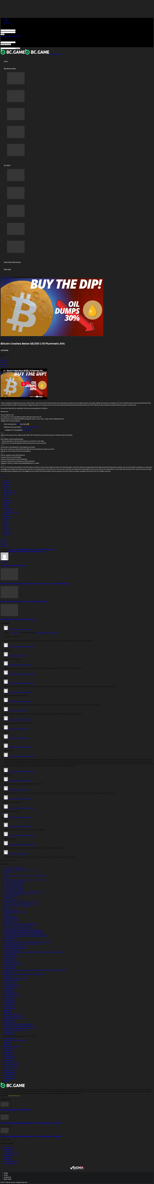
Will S (9, 854)
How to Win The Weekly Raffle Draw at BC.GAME (25, 159)
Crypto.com (14, 633)
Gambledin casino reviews (12, 986)
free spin (6, 908)
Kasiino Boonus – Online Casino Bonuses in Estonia (19, 1026)
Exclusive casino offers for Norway (14, 1030)
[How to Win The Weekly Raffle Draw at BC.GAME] (16, 155)
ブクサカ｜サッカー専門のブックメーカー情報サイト (19, 926)
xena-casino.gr (8, 1058)
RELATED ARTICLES (6, 565)
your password (20, 32)
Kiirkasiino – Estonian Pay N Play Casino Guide (18, 1024)
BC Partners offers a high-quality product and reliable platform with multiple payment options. (34, 952)
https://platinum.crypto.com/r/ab (46, 633)
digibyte (6, 515)
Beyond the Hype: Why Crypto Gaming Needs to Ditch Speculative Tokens (34, 238)
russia (5, 531)
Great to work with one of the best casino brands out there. (22, 930)
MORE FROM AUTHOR (19, 565)
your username (20, 30)
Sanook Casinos (9, 1006)
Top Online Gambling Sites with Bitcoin (16, 948)
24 (1, 358)
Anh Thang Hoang (14, 845)
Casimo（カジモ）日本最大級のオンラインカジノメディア (21, 870)
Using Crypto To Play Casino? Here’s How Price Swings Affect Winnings (34, 123)
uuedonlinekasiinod (10, 1072)
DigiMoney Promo (13, 771)
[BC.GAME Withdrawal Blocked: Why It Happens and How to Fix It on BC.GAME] (16, 84)
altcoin (6, 480)
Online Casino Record (10, 1064)
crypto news (8, 509)
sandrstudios (12, 701)
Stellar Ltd (7, 1044)
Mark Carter (12, 692)
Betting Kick (7, 1012)
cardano (6, 498)
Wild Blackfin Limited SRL (11, 1046)
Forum (6, 21)
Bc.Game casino (9, 960)
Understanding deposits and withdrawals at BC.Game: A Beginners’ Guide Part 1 (31, 1136)
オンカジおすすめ (9, 872)
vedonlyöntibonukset (10, 918)
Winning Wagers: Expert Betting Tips (15, 912)
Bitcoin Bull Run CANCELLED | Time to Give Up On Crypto (26, 551)
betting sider (8, 914)
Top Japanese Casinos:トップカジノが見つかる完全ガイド (21, 944)
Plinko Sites (7, 1010)
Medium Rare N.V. (9, 1048)
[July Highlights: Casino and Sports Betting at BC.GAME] (16, 216)
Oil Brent (6, 525)
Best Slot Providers (10, 1022)
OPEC (5, 527)
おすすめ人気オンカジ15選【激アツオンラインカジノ (19, 894)
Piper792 (11, 790)
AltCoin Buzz (8, 482)
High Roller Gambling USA (12, 994)
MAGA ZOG (11, 781)
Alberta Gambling (9, 1008)
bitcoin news (8, 490)
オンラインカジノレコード (11, 1062)
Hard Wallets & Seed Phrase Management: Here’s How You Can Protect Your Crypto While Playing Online (35, 584)
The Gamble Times (10, 1000)
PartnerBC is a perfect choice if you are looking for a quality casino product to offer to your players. (35, 970)
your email (18, 42)
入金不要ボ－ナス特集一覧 (11, 886)
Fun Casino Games (10, 966)
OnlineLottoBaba (9, 988)
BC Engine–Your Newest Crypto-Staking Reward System (28, 256)
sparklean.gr (8, 1054)
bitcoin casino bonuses (11, 910)
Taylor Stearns (12, 756)
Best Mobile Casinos (10, 968)
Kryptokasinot (8, 1032)
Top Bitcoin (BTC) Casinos (12, 962)
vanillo (10, 738)
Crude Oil (7, 504)
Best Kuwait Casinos (10, 1004)
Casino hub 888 (9, 998)
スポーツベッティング (10, 916)
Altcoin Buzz (12, 629)
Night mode (7, 23)
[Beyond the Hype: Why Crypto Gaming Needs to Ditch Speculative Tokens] (16, 234)
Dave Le (10, 729)
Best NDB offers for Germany (13, 1016)
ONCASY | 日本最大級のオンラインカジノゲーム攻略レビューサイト (23, 892)
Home (6, 61)
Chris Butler (4, 350)
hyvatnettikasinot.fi (10, 1078)
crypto (6, 506)
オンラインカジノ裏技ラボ (11, 900)
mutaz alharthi (12, 835)
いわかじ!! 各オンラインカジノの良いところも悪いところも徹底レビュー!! (25, 876)
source (3, 475)
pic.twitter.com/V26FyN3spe (29, 427)
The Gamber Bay (9, 992)
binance (6, 486)
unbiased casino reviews (11, 980)
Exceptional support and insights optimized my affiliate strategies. (24, 934)
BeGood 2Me (12, 665)
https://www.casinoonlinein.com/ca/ (15, 978)
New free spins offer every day (13, 1018)
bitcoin (6, 488)
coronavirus (7, 502)
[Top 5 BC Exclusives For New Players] (16, 137)
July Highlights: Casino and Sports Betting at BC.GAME (27, 220)
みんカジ (6, 878)
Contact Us (7, 1177)
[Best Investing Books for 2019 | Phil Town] (5, 1106)
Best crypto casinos (10, 1038)
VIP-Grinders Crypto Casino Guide (14, 1040)
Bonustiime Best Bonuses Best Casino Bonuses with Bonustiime (23, 974)
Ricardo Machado (14, 674)
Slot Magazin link (9, 1052)
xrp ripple (7, 535)
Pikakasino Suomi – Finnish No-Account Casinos (19, 1028)
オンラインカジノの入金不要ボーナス (15, 884)
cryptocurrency (9, 511)
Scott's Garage (13, 647)
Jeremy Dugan (12, 683)
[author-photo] (4, 560)
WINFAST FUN (8, 898)
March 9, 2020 (27, 430)
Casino (6, 19)
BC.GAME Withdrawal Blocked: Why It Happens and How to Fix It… (31, 87)
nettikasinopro (8, 1070)
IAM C (10, 711)
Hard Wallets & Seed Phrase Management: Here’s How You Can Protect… (34, 105)
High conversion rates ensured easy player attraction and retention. (25, 936)
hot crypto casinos (10, 958)
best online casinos (10, 954)
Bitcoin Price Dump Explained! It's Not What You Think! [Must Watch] (32, 549)
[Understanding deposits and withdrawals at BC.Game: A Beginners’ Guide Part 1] (5, 1133)
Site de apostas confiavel (12, 920)
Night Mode (7, 269)
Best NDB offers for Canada (12, 1014)
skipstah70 (11, 817)
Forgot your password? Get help (11, 36)
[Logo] (13, 54)
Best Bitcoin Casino (10, 68)
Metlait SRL (7, 1050)
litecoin (6, 523)
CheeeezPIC (12, 747)
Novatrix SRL (7, 1042)
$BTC (18, 424)
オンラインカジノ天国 (10, 1066)
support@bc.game (14, 1095)
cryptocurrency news (11, 513)
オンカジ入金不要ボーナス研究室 (13, 890)
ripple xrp (7, 529)
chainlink (6, 500)
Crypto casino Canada (11, 938)
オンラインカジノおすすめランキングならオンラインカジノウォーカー (24, 880)
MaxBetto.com (8, 1020)
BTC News (8, 277)
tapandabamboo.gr (10, 1056)
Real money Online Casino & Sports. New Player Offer (20, 924)
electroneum (8, 517)
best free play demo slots (12, 956)
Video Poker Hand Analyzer (12, 262)
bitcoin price (8, 494)
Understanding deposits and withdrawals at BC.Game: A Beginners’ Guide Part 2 (31, 1123)
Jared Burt (11, 826)
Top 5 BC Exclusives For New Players (20, 141)
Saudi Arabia (8, 533)
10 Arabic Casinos (9, 1002)
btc (5, 496)
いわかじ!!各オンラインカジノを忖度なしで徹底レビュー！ (21, 904)
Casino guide (8, 976)
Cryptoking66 (12, 720)
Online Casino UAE (9, 1034)
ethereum (7, 519)
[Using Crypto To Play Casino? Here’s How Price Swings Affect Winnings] (16, 120)
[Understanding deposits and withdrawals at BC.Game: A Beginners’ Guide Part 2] (5, 1119)
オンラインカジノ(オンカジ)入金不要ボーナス (17, 928)
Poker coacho (8, 922)
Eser (9, 656)
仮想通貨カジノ (8, 972)
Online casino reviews (10, 984)
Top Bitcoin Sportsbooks (11, 950)
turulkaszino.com (9, 1060)
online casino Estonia (10, 996)
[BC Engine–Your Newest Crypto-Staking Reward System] (16, 252)
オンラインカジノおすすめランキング (15, 868)
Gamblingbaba (8, 990)
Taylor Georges (13, 808)
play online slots (9, 940)
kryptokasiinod (8, 1076)
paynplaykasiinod (9, 1074)
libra (5, 521)
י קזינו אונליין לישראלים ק (10, 982)
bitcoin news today (10, 492)
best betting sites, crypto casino (14, 946)
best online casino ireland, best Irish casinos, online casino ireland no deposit (28, 942)
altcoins (6, 484)
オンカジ (6, 874)
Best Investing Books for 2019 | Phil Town (16, 1110)
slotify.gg (6, 1080)
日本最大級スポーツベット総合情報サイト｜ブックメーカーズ (22, 902)
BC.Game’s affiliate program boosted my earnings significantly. (24, 932)
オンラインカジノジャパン (11, 1068)
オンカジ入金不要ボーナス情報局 (13, 882)
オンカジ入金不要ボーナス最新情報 (14, 888)
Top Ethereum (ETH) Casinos (13, 964)
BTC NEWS (7, 165)
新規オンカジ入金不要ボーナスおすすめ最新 (17, 906)
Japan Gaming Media (10, 896)
